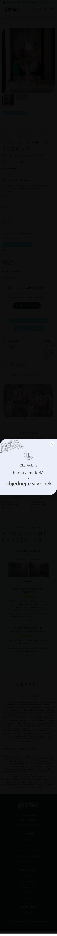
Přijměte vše (28, 474)
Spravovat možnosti (28, 482)
